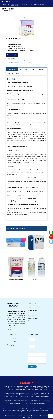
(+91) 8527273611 (14, 338)
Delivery (41, 69)
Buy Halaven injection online (31, 60)
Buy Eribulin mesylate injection (16, 60)
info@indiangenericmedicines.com (17, 344)
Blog (29, 320)
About (29, 307)
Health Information (33, 318)
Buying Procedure (14, 73)
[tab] (12, 69)
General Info (12, 69)
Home (7, 17)
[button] (45, 21)
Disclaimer (30, 313)
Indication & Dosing (27, 69)
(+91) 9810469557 (14, 341)
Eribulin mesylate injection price (22, 62)
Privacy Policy (31, 315)
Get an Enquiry (13, 55)
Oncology (13, 17)
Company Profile (32, 310)
